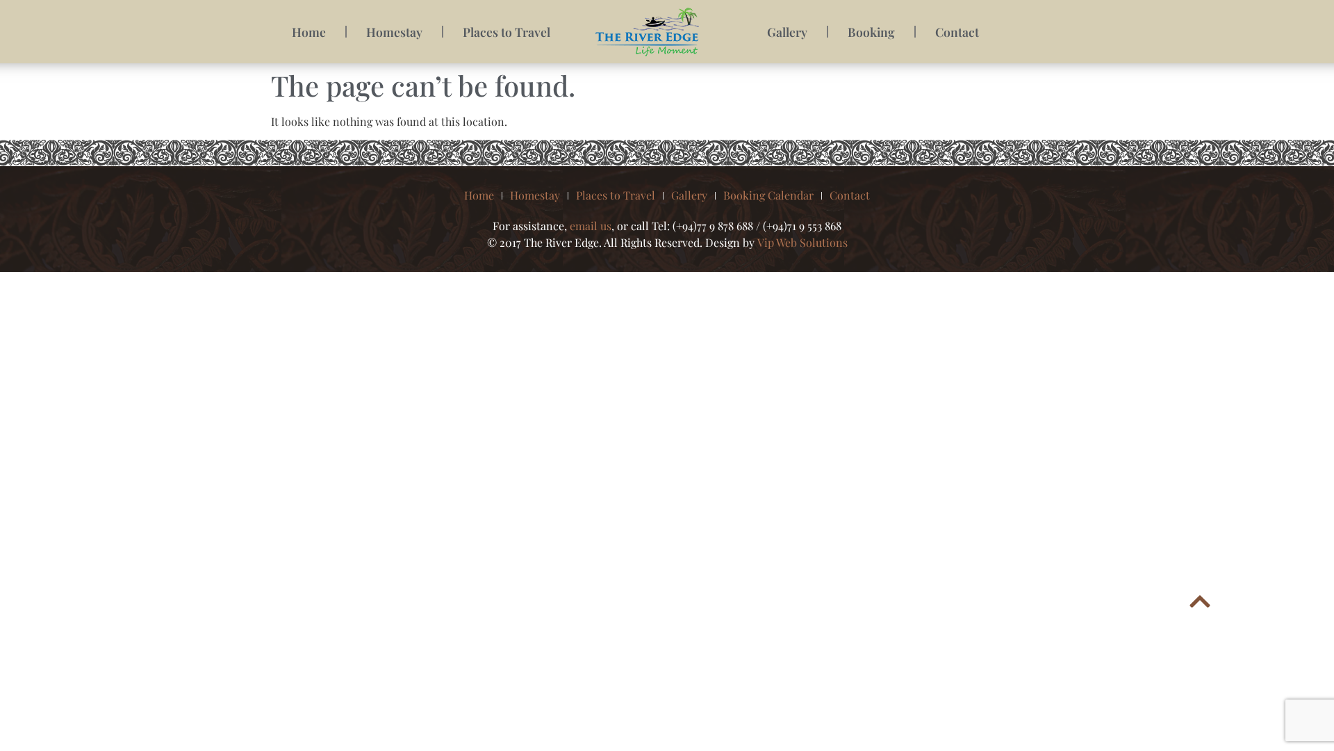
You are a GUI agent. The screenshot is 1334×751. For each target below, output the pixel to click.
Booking (871, 32)
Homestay (394, 32)
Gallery (787, 32)
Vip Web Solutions (802, 242)
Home (309, 32)
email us (590, 225)
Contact (957, 32)
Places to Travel (506, 32)
